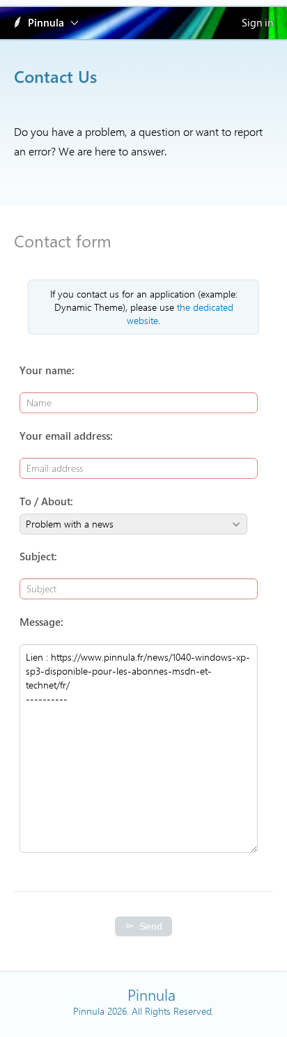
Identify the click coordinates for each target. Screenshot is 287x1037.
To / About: (46, 501)
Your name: (47, 370)
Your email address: (66, 436)
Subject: (38, 556)
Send (150, 926)
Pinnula (46, 22)
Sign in (257, 22)
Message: (41, 622)
